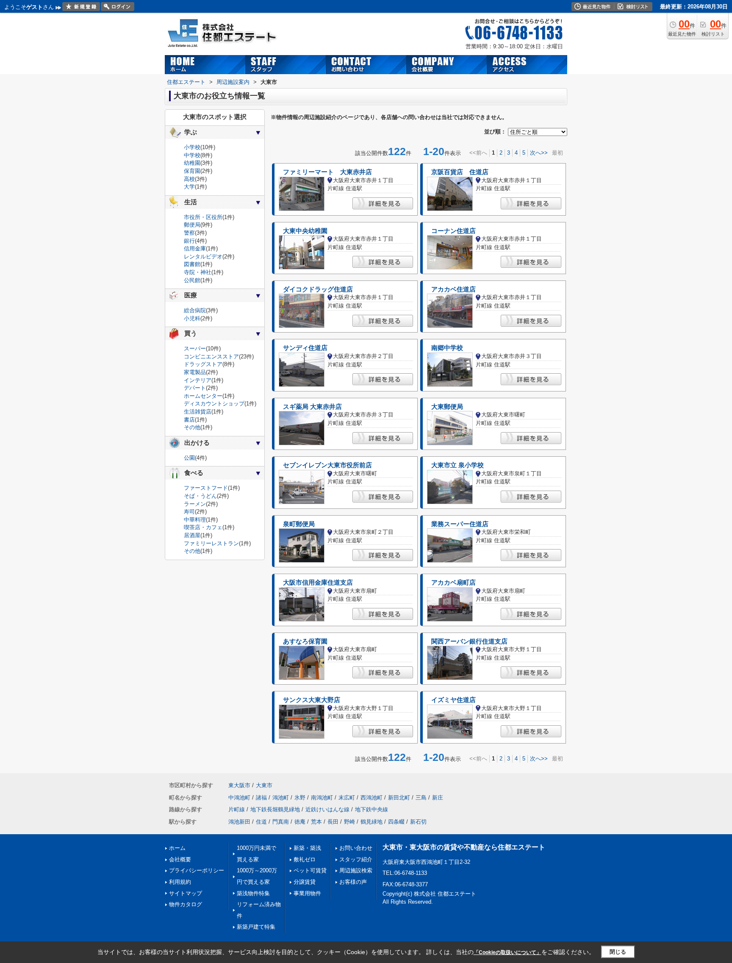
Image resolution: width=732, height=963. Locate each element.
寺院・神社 (197, 272)
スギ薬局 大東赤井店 (312, 406)
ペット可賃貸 (310, 870)
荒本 (316, 822)
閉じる (618, 952)
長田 (332, 822)
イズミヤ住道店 (453, 700)
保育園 (192, 171)
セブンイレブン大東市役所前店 (327, 465)
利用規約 (180, 882)
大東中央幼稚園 (305, 231)
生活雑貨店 (197, 411)
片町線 (236, 809)
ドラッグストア (203, 364)
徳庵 (299, 822)
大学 (189, 186)
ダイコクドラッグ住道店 (318, 289)
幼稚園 (192, 163)
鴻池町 (280, 797)
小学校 (192, 147)
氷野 (299, 797)
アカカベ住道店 (453, 289)
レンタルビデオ (203, 256)
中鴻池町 (239, 797)
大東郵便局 (447, 406)
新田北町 (399, 797)
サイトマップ (185, 893)
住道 (261, 822)
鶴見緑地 (371, 822)
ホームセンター (203, 396)
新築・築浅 (307, 848)
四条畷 (396, 822)
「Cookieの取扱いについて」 (507, 952)
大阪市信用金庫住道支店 (318, 582)
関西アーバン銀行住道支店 (469, 641)
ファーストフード (206, 488)
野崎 (349, 822)
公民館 (192, 280)
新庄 (437, 797)
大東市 (264, 785)
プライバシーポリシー (196, 870)
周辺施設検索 (355, 870)
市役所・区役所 (203, 217)
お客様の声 (353, 882)
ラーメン (195, 504)
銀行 (189, 241)
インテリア (197, 380)
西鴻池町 (371, 797)
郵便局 (192, 225)
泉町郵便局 (299, 524)
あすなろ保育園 (305, 641)
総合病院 (195, 310)
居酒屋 (192, 535)
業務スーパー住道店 (459, 524)
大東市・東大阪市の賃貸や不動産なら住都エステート (464, 847)
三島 (421, 797)
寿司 (189, 511)
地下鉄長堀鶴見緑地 (275, 809)
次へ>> (539, 153)
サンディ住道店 (305, 347)
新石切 (418, 822)
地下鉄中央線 (371, 809)
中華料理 (195, 519)
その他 (192, 427)
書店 (189, 419)
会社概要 (180, 859)
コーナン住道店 (453, 231)
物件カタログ (185, 904)
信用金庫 (195, 248)
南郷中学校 (447, 347)
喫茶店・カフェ (203, 527)
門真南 (280, 822)
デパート (195, 388)
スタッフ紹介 (355, 859)
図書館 (192, 264)
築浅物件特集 (253, 893)
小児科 (192, 318)
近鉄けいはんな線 (327, 809)
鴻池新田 (239, 822)
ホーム (177, 848)
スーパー (195, 348)
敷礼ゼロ (305, 859)
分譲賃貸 (305, 882)
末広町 (346, 797)
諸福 (261, 797)
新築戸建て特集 (256, 927)
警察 (189, 233)
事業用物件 (307, 893)
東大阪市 (239, 785)
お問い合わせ (355, 848)
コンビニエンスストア (211, 356)
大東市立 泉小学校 (457, 465)
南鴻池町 (322, 797)
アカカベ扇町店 (453, 582)
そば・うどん (200, 496)
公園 (189, 458)
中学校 (192, 155)
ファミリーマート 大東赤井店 (327, 172)
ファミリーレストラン (211, 543)
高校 (189, 179)
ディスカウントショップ (214, 403)
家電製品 (195, 372)
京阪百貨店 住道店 (459, 172)
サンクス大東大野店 (311, 700)
